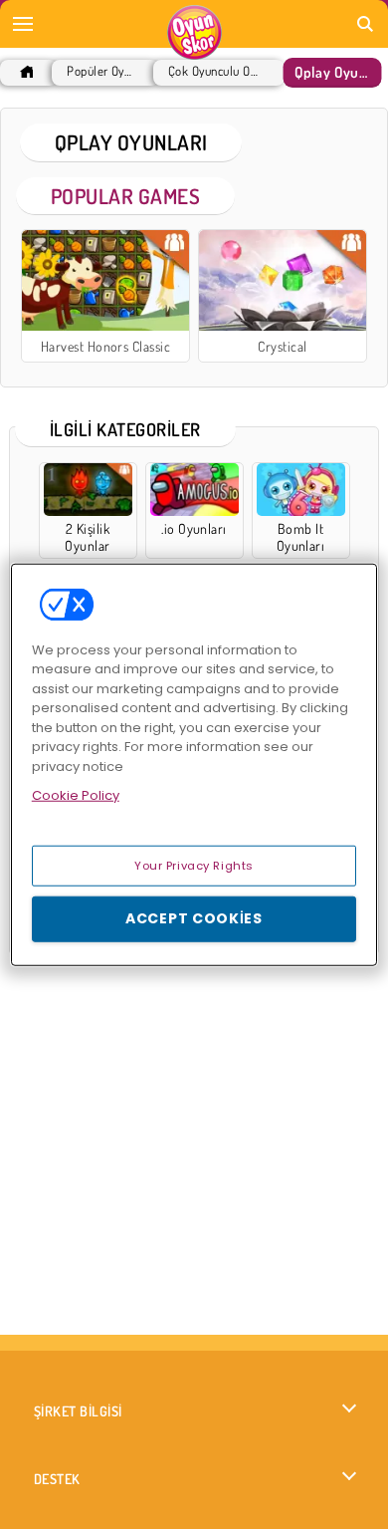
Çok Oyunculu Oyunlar (214, 71)
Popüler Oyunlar (100, 71)
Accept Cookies (194, 918)
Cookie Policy (75, 795)
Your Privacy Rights (194, 865)
